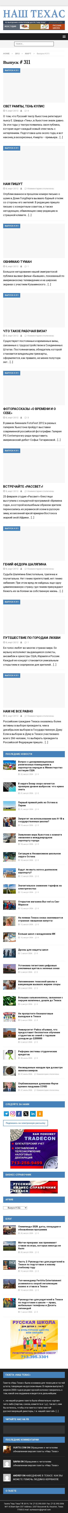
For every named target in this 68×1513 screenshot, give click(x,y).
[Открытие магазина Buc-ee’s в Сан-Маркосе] (9, 905)
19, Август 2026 (27, 825)
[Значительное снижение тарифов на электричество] (9, 889)
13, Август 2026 (27, 892)
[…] (61, 137)
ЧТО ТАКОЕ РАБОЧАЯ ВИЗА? (25, 331)
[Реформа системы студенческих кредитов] (9, 1054)
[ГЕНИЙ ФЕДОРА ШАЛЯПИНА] (34, 543)
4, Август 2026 (26, 1042)
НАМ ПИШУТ (13, 184)
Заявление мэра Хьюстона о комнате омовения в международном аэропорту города (40, 837)
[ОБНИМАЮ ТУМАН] (34, 241)
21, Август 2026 (27, 793)
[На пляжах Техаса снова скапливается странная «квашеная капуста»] (9, 921)
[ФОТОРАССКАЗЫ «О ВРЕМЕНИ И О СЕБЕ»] (34, 388)
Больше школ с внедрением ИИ (36, 934)
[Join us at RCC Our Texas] (34, 25)
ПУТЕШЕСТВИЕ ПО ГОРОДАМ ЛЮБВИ (31, 638)
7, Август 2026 (26, 953)
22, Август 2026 (27, 774)
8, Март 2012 (12, 188)
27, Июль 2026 (26, 1074)
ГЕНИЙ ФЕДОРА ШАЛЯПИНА (24, 564)
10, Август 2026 (27, 937)
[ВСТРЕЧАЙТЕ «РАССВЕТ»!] (34, 465)
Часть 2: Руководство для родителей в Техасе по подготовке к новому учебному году (41, 1264)
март (28, 53)
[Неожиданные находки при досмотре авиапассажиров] (9, 1071)
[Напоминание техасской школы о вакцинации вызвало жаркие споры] (9, 985)
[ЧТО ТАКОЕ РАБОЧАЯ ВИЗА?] (34, 310)
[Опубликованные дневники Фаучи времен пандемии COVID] (9, 1087)
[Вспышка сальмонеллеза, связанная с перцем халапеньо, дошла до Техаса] (9, 1001)
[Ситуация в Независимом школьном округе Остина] (9, 857)
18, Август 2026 (27, 844)
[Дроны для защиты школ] (9, 953)
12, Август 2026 (27, 908)
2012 (17, 53)
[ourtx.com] (7, 1451)
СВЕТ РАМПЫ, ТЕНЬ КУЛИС (24, 106)
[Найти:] (34, 43)
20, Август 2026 (27, 1233)
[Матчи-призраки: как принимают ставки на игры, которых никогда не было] (9, 1246)
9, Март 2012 (12, 110)
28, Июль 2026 (26, 1058)
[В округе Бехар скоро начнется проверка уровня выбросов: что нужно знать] (9, 787)
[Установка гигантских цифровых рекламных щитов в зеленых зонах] (9, 969)
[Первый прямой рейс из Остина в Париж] (9, 805)
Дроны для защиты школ (33, 950)
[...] (57, 1411)
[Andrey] (7, 1479)
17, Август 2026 (27, 876)
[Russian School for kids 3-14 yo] (34, 1339)
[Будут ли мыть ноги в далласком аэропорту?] (9, 873)
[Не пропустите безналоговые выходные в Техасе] (9, 1017)
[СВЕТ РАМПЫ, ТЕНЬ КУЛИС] (34, 85)
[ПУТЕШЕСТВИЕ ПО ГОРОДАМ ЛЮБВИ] (34, 617)
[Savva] (7, 1465)
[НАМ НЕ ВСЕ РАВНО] (34, 690)
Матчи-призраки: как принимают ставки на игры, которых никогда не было (39, 1245)
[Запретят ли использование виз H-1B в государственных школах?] (9, 822)
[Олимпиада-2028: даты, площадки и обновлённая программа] (9, 1230)
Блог (9, 1218)
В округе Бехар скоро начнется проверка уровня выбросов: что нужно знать (41, 786)
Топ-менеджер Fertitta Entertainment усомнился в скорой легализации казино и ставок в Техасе (39, 1283)
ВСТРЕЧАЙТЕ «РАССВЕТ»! (23, 486)
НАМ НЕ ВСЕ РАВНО (18, 711)
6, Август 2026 (26, 972)
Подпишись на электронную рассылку (25, 1123)
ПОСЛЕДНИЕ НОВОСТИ (19, 754)
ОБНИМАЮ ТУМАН (17, 262)
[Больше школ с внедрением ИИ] (9, 937)
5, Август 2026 (26, 1020)
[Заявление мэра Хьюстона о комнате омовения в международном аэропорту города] (9, 838)
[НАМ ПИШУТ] (34, 163)
